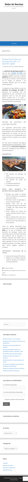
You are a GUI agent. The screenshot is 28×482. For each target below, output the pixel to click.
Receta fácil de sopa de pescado (12, 354)
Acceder (5, 463)
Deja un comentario (10, 275)
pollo (3, 273)
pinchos (23, 270)
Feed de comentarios (9, 467)
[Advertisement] (14, 27)
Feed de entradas (8, 465)
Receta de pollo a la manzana (11, 339)
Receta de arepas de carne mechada (13, 368)
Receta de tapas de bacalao (11, 371)
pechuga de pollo (15, 270)
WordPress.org (7, 470)
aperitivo (6, 270)
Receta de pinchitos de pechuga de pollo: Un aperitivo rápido (11, 61)
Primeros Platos (8, 268)
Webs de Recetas (14, 4)
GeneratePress (14, 479)
